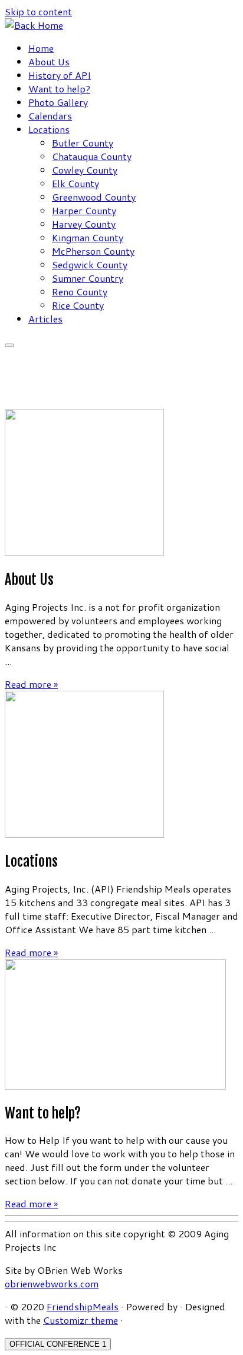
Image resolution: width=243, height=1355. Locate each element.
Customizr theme (80, 1320)
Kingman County (87, 237)
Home (41, 48)
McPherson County (93, 251)
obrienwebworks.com (51, 1283)
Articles (45, 318)
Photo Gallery (58, 102)
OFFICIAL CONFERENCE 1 (57, 1344)
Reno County (79, 291)
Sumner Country (87, 278)
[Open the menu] (9, 345)
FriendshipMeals (83, 1306)
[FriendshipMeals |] (34, 25)
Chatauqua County (92, 156)
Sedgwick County (89, 264)
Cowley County (84, 170)
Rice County (78, 305)
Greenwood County (94, 197)
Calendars (50, 115)
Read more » (31, 684)
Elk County (75, 183)
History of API (59, 75)
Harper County (84, 210)
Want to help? (59, 88)
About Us (49, 61)
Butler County (82, 142)
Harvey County (84, 224)
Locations (49, 129)
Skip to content (38, 11)
